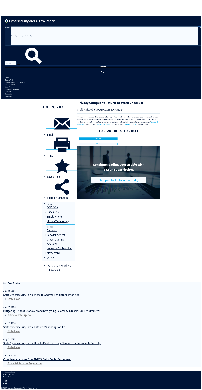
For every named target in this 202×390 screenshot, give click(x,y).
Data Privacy (9, 87)
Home (7, 78)
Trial (103, 66)
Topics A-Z (9, 80)
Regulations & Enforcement (15, 82)
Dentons (52, 230)
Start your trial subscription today (119, 180)
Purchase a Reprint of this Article (59, 268)
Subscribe (8, 96)
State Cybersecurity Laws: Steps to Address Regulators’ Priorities (41, 295)
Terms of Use (9, 374)
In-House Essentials (12, 89)
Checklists (9, 91)
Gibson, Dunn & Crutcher (56, 242)
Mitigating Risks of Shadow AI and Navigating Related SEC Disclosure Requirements (51, 311)
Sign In (98, 144)
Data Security (10, 84)
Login (103, 72)
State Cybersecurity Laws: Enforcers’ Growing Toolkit (34, 327)
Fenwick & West (56, 235)
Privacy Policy (10, 372)
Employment (54, 217)
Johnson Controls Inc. (59, 248)
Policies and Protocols (105, 124)
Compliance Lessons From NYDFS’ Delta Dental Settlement (37, 359)
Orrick (50, 258)
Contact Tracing (131, 124)
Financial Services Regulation (24, 363)
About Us (8, 94)
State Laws (13, 299)
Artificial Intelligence (19, 315)
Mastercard (53, 253)
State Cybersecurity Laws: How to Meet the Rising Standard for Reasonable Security (52, 343)
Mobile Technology (58, 221)
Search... (8, 27)
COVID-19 (52, 207)
